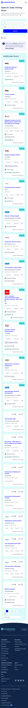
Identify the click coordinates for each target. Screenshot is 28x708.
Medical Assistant (10, 589)
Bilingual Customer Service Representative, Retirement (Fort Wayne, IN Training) (13, 122)
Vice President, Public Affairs (13, 267)
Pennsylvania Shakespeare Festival (12, 472)
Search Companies (5, 648)
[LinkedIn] (21, 681)
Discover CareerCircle (5, 641)
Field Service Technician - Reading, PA (12, 364)
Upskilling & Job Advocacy (6, 664)
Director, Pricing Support (12, 216)
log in (15, 43)
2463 (5, 613)
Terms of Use (4, 691)
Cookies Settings (4, 698)
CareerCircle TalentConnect (20, 644)
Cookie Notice (4, 700)
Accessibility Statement (6, 695)
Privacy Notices (4, 693)
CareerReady (4, 667)
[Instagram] (18, 681)
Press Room (3, 681)
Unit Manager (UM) (10, 419)
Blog (2, 674)
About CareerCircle (19, 664)
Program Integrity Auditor (12, 155)
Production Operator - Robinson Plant (11, 68)
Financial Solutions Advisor (13, 187)
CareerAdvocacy (4, 669)
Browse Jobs (3, 646)
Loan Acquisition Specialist (13, 543)
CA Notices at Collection (6, 702)
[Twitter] (23, 681)
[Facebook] (16, 681)
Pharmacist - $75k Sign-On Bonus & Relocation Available (13, 442)
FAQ (16, 667)
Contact (24, 629)
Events (2, 676)
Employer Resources (5, 678)
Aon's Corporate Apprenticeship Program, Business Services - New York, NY (13, 298)
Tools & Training (4, 651)
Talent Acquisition (18, 641)
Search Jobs (3, 644)
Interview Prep (5, 658)
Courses (3, 655)
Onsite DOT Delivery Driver (13, 241)
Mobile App (4, 660)
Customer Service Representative (10, 330)
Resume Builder (5, 653)
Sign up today (9, 48)
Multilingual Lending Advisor (13, 520)
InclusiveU (17, 646)
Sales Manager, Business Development (12, 392)
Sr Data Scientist (9, 94)
